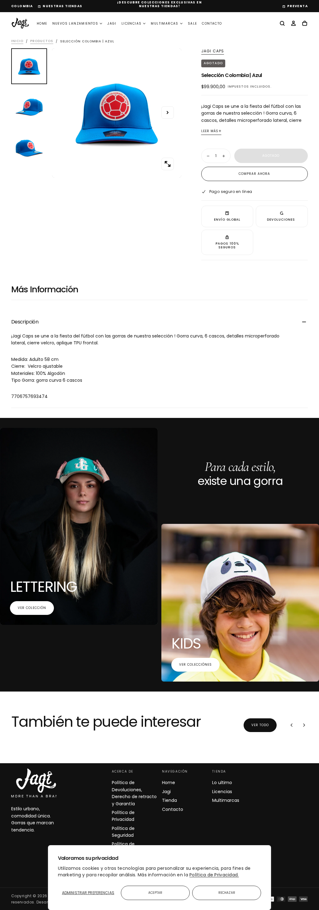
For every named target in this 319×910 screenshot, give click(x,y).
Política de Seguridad (123, 831)
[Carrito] (305, 23)
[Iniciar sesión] (293, 23)
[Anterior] (291, 725)
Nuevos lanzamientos (75, 23)
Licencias (131, 23)
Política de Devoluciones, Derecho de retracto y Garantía (134, 793)
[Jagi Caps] (36, 783)
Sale (192, 23)
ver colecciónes (195, 664)
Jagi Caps (212, 51)
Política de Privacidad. (214, 875)
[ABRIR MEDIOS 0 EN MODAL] (167, 164)
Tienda (169, 800)
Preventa (297, 6)
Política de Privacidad (123, 815)
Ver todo (260, 725)
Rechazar (226, 892)
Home (42, 23)
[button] (22, 6)
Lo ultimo (222, 782)
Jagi (112, 23)
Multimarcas (164, 23)
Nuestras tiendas (62, 6)
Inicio (17, 41)
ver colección (32, 608)
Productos (41, 41)
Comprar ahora (254, 173)
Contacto (212, 23)
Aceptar (155, 892)
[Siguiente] (304, 725)
